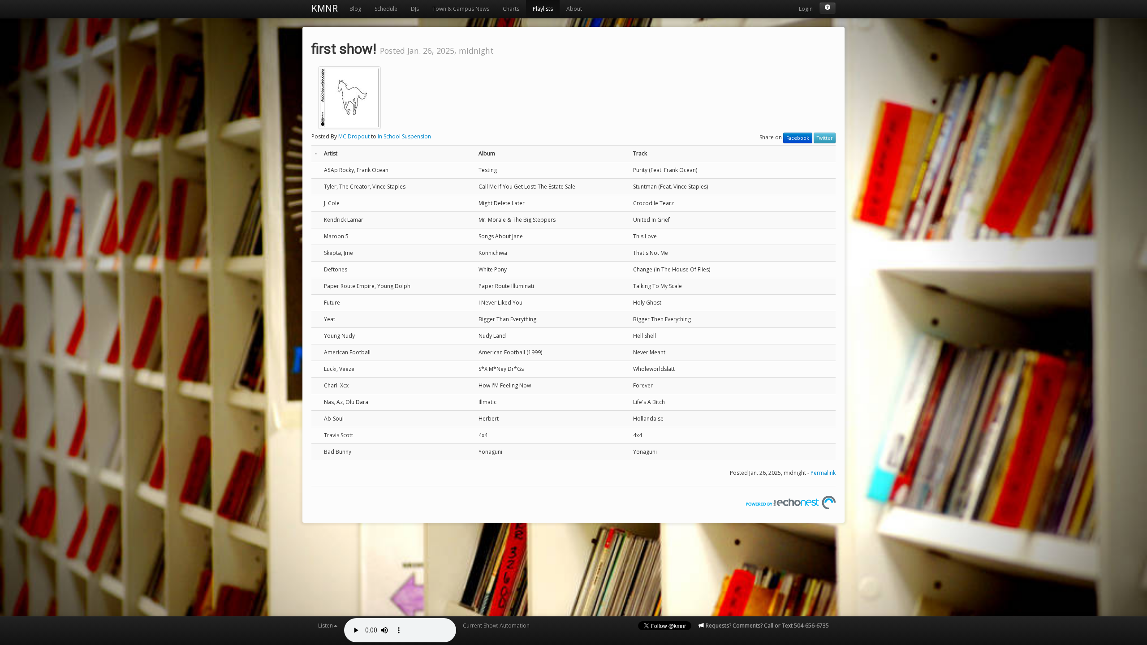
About (574, 9)
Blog (355, 9)
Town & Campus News (460, 9)
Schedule (386, 9)
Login (806, 9)
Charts (511, 9)
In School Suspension (404, 136)
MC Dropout (354, 136)
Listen (325, 625)
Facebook (797, 138)
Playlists (543, 9)
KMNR (324, 8)
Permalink (823, 473)
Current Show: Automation (496, 625)
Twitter (824, 138)
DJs (415, 9)
